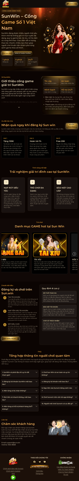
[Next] (74, 254)
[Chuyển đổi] (36, 372)
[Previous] (4, 254)
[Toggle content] (19, 108)
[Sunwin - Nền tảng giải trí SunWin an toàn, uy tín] (11, 4)
